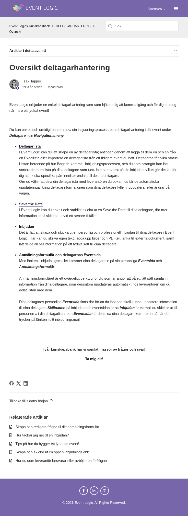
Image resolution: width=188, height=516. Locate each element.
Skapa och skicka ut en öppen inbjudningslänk (52, 452)
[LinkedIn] (26, 383)
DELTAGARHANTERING (73, 26)
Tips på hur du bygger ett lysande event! (47, 444)
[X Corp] (18, 383)
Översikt (15, 32)
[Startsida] (36, 14)
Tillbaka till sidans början (29, 401)
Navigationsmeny (49, 135)
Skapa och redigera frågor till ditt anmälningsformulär (57, 427)
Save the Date (31, 204)
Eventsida (92, 255)
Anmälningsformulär (36, 255)
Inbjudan (26, 226)
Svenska (155, 9)
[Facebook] (11, 383)
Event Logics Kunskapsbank (29, 26)
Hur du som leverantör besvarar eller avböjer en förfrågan (61, 461)
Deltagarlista (30, 146)
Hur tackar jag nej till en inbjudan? (42, 435)
